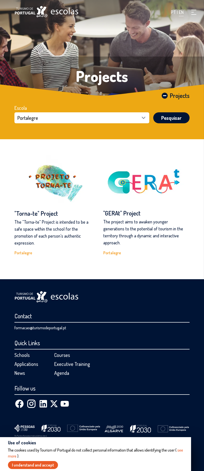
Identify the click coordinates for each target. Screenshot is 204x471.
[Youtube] (65, 404)
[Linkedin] (43, 404)
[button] (194, 12)
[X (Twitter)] (54, 403)
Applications (26, 364)
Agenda (61, 373)
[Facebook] (19, 404)
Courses (62, 355)
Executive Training (72, 364)
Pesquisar (171, 118)
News (19, 373)
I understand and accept (33, 465)
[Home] (46, 11)
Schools (22, 355)
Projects (102, 75)
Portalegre (23, 252)
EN (181, 12)
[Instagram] (31, 404)
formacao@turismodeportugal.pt (40, 327)
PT (174, 12)
